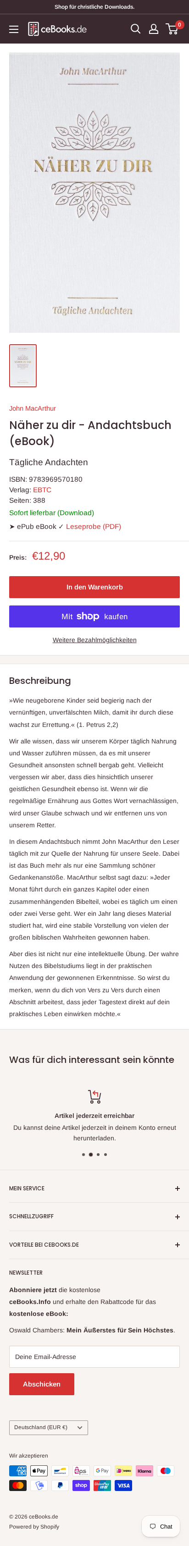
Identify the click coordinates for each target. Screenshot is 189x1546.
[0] (172, 28)
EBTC (42, 490)
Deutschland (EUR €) (40, 1427)
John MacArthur (32, 408)
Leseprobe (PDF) (93, 526)
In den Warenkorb (95, 587)
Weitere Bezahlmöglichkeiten (95, 640)
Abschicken (42, 1384)
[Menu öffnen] (13, 29)
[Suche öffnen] (136, 29)
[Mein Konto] (153, 29)
